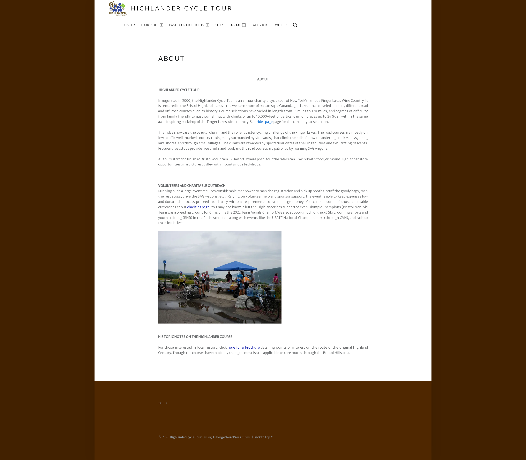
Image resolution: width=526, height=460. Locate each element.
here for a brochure (244, 347)
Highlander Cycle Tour (181, 8)
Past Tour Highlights (186, 25)
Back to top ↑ (263, 437)
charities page (198, 207)
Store (220, 25)
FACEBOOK (259, 25)
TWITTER (280, 25)
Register (127, 25)
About (236, 25)
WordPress (233, 437)
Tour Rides (149, 25)
